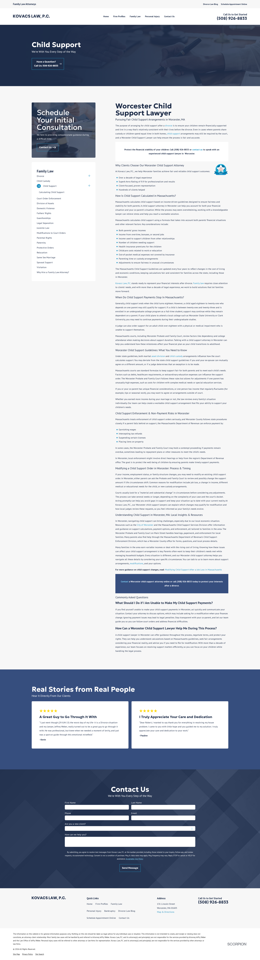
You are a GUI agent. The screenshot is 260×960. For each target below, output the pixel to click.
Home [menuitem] (106, 16)
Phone (68, 813)
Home (89, 903)
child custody (176, 356)
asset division (158, 356)
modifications (136, 563)
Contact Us (124, 917)
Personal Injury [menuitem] (152, 16)
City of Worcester (145, 524)
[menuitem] (62, 176)
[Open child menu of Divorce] (89, 176)
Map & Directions (165, 911)
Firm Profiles (101, 903)
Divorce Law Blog (210, 4)
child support (173, 133)
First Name (70, 802)
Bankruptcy (109, 910)
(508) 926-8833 (232, 18)
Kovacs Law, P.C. (123, 283)
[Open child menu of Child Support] (89, 186)
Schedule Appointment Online (234, 4)
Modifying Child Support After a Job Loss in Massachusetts (193, 569)
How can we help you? (75, 834)
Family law (198, 283)
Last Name (136, 802)
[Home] (31, 16)
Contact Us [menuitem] (169, 16)
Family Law (116, 903)
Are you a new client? (75, 824)
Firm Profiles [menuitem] (119, 16)
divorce (168, 125)
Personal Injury (94, 910)
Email (134, 813)
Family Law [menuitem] (135, 16)
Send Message (130, 867)
